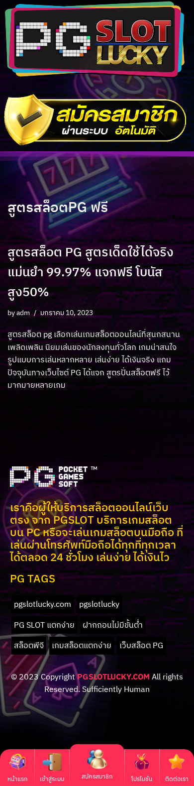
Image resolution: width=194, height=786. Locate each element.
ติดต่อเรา (177, 779)
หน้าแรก (17, 779)
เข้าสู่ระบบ (52, 779)
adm (23, 312)
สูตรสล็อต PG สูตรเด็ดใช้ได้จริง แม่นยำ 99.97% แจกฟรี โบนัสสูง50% (90, 271)
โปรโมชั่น (141, 779)
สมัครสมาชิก (97, 776)
